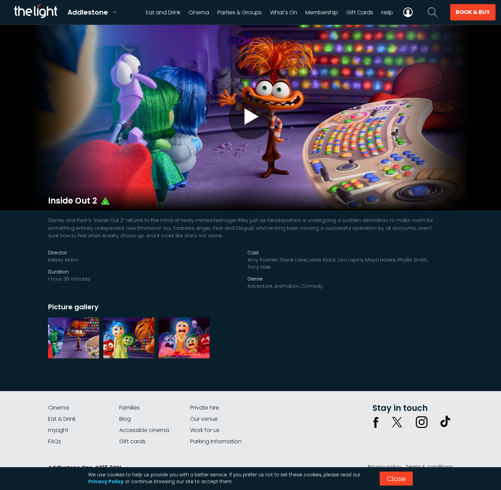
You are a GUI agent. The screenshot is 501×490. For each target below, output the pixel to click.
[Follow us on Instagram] (421, 422)
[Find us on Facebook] (376, 422)
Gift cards (132, 441)
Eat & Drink (62, 419)
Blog (125, 419)
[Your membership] (408, 12)
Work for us (204, 430)
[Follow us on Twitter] (397, 422)
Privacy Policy (106, 481)
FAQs (54, 441)
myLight (58, 430)
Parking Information (216, 441)
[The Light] (35, 12)
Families (129, 408)
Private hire (204, 408)
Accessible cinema (144, 430)
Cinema (58, 408)
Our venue (204, 419)
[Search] (432, 12)
